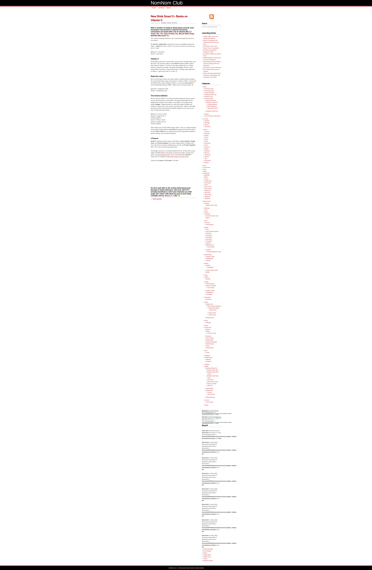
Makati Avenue (210, 245)
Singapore (207, 355)
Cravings (169, 22)
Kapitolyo (208, 322)
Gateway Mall (209, 340)
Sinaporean (208, 154)
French (206, 137)
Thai (206, 158)
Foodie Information (209, 92)
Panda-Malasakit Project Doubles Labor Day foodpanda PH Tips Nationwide (212, 63)
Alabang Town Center (211, 205)
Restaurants (206, 173)
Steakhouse (208, 190)
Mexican (207, 153)
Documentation (207, 551)
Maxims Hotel (212, 313)
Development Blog (208, 549)
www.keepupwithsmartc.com (165, 154)
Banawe (208, 329)
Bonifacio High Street (212, 370)
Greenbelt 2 (209, 237)
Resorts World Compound (214, 306)
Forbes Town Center (212, 381)
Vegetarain (207, 196)
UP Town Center (211, 333)
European (207, 133)
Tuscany (209, 392)
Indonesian (208, 143)
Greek (206, 141)
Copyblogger (182, 568)
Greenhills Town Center (212, 216)
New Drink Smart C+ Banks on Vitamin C (169, 18)
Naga (206, 275)
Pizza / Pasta (208, 186)
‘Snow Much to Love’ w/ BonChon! (212, 67)
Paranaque (208, 297)
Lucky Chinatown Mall (212, 270)
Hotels (206, 185)
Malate (208, 272)
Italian (206, 145)
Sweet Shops (208, 194)
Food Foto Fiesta (209, 89)
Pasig (206, 320)
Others (205, 171)
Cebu (206, 210)
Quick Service (208, 188)
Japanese (207, 147)
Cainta (207, 352)
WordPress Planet (208, 560)
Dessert (207, 124)
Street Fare (207, 192)
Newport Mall (212, 315)
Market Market (209, 388)
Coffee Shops (208, 181)
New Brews (174, 22)
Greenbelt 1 (209, 235)
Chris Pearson (200, 568)
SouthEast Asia (209, 357)
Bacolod (208, 279)
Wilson (208, 218)
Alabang (207, 203)
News (204, 169)
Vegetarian (207, 198)
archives (161, 8)
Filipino (206, 135)
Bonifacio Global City (211, 368)
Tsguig (206, 405)
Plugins (205, 553)
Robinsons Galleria (211, 285)
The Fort (207, 400)
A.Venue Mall (210, 247)
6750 (207, 229)
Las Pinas (207, 222)
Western (207, 162)
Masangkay (210, 267)
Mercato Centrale (211, 383)
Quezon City (208, 327)
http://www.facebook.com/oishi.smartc (178, 156)
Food (204, 165)
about (169, 8)
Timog (207, 346)
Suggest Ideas (207, 555)
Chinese (207, 131)
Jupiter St (208, 243)
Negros (206, 277)
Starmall (208, 260)
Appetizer (207, 121)
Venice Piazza (211, 394)
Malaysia (208, 359)
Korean (206, 149)
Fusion (206, 139)
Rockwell (208, 250)
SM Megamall (209, 258)
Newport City (209, 304)
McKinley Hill (209, 390)
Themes (205, 558)
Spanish (207, 156)
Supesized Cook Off (212, 108)
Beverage (163, 22)
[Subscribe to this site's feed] (211, 16)
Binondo (208, 265)
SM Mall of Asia (210, 317)
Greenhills (207, 214)
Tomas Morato (209, 347)
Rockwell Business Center (214, 251)
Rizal (206, 350)
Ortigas (206, 282)
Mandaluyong (208, 254)
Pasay (206, 302)
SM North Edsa (210, 344)
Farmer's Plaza (210, 338)
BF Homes (208, 299)
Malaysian (207, 151)
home (154, 8)
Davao (206, 212)
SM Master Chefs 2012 (212, 111)
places (206, 325)
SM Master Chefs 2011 (212, 102)
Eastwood (208, 336)
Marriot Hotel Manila (214, 308)
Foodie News (206, 167)
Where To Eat (206, 201)
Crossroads (210, 379)
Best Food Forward (211, 100)
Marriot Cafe (213, 310)
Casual (206, 179)
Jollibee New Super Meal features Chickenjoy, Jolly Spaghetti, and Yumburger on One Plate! (212, 75)
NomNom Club (167, 3)
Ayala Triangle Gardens (212, 231)
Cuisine (205, 129)
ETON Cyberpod (210, 283)
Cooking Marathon (212, 104)
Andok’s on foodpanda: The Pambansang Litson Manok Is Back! (211, 42)
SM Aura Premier (210, 397)
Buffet (206, 177)
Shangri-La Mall (210, 256)
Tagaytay (207, 364)
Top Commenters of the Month (212, 116)
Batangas (207, 208)
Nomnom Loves (209, 96)
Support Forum (207, 556)
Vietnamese (208, 160)
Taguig (206, 366)
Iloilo (206, 220)
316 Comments (157, 199)
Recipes (207, 114)
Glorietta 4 (208, 233)
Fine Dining (208, 183)
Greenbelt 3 (209, 239)
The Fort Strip (209, 402)
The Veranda (210, 287)
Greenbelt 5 (209, 241)
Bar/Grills (207, 175)
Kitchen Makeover (212, 106)
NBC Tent (209, 385)
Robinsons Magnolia (211, 342)
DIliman (208, 331)
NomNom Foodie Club (210, 94)
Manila (206, 263)
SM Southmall (209, 224)
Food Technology (209, 90)
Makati (206, 227)
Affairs (205, 87)
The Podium (209, 294)
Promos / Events (209, 98)
